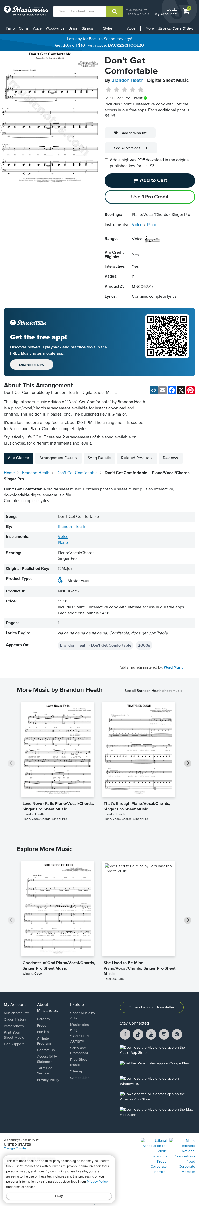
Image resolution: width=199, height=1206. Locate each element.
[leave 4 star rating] (133, 90)
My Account (164, 14)
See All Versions (127, 148)
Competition (80, 1078)
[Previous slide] (11, 763)
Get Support (14, 1044)
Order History (15, 1019)
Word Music (173, 667)
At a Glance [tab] (18, 458)
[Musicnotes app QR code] (167, 342)
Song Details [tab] (99, 458)
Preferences (14, 1026)
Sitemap (76, 1071)
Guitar (24, 28)
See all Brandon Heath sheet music (153, 690)
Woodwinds (55, 28)
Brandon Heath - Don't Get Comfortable (95, 645)
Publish (43, 1032)
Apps (131, 28)
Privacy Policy (48, 1080)
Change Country (15, 1148)
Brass (73, 28)
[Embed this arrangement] (154, 390)
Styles (108, 28)
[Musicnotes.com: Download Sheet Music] (26, 10)
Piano (10, 28)
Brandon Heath (127, 80)
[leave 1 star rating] (109, 90)
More (150, 30)
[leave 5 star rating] (141, 90)
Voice (37, 28)
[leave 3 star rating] (125, 90)
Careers (43, 1019)
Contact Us (46, 1050)
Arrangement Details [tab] (58, 458)
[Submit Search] (114, 11)
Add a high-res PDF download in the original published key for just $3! (150, 163)
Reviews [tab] (170, 458)
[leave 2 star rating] (117, 90)
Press (41, 1025)
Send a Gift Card (137, 14)
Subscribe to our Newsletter (151, 1007)
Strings (87, 28)
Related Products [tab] (136, 458)
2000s (144, 645)
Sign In (172, 9)
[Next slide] (187, 763)
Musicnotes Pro (136, 9)
